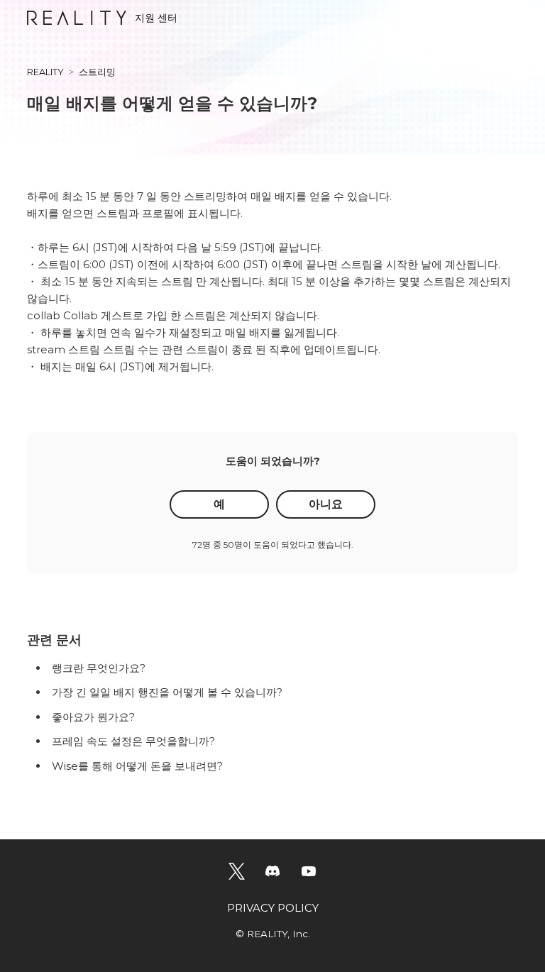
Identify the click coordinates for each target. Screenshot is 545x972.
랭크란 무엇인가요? (98, 668)
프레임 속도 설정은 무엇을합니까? (133, 741)
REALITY (45, 71)
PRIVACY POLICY (273, 908)
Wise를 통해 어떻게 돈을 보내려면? (137, 766)
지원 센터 (156, 17)
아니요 (326, 504)
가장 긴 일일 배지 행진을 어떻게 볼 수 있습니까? (167, 692)
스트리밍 (97, 71)
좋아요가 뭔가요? (93, 717)
